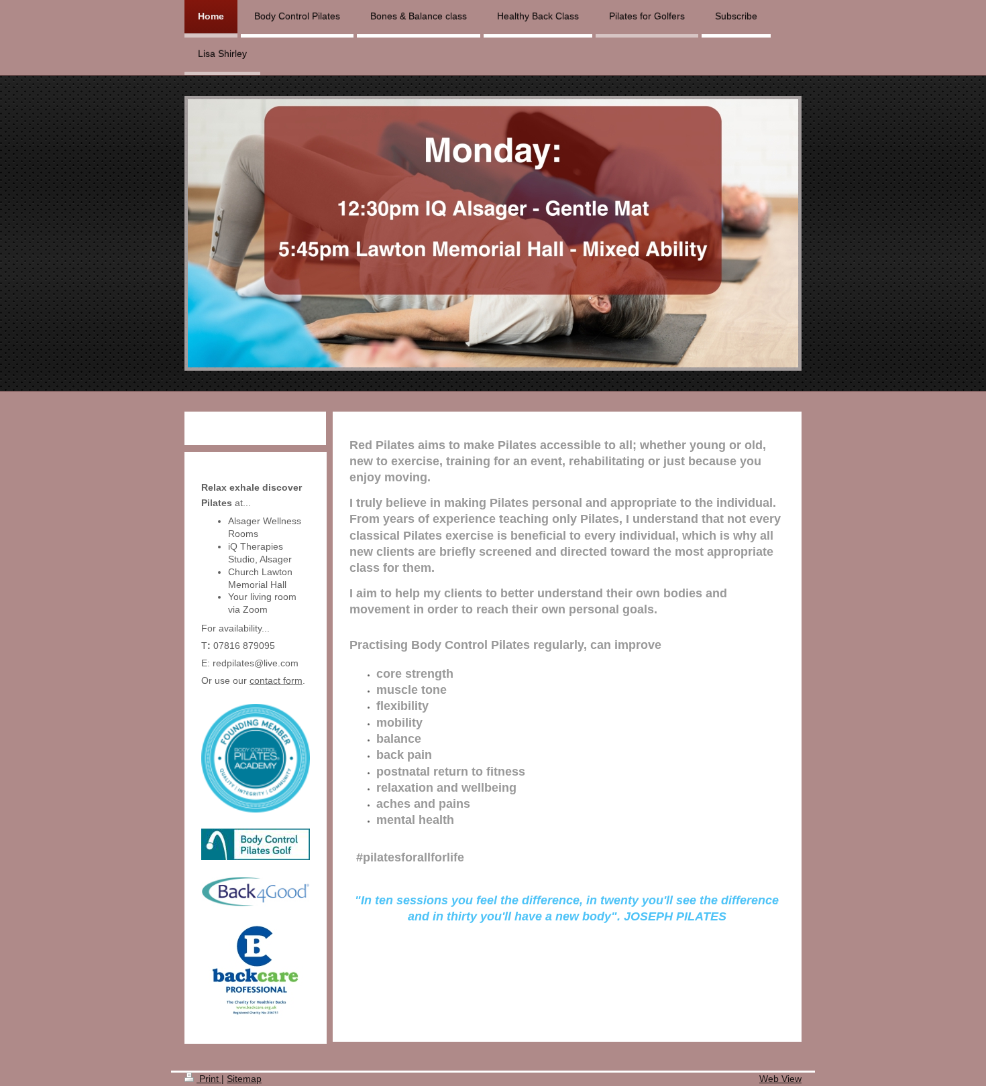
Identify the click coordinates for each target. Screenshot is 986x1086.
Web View (780, 1078)
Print (209, 1078)
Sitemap (244, 1078)
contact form (276, 680)
